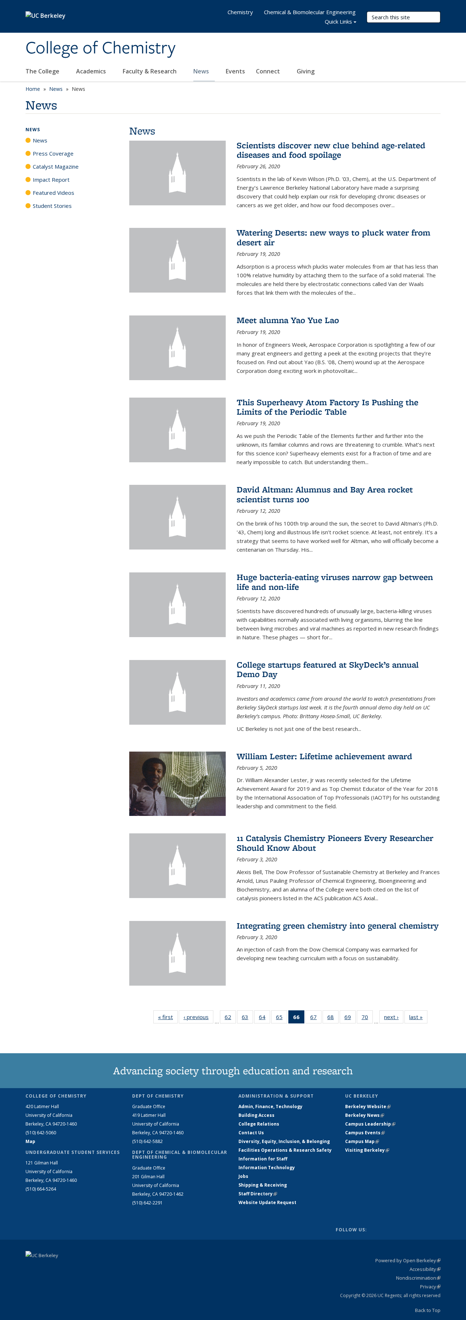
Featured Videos (53, 192)
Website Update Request (267, 1202)
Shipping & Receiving (262, 1185)
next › (393, 1017)
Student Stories (52, 205)
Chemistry (240, 12)
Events (235, 71)
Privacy (430, 1286)
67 (315, 1018)
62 (230, 1018)
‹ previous (198, 1017)
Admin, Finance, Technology (270, 1106)
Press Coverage (53, 153)
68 (333, 1018)
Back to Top (428, 1310)
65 (281, 1018)
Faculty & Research (150, 71)
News (201, 71)
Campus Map (362, 1141)
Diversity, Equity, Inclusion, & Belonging (284, 1141)
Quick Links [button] (338, 21)
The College (43, 71)
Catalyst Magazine (56, 166)
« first (168, 1017)
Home (32, 88)
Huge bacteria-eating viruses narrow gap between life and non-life (335, 581)
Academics (91, 71)
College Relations (258, 1124)
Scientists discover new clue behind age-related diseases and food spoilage (331, 150)
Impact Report (51, 179)
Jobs (243, 1176)
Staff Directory (257, 1194)
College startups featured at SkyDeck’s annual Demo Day (328, 669)
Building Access (256, 1115)
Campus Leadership (370, 1124)
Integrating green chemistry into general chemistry (338, 925)
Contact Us (251, 1133)
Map (30, 1141)
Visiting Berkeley (367, 1150)
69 (350, 1018)
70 (367, 1018)
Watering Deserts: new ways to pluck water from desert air (333, 237)
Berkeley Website (368, 1106)
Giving (306, 71)
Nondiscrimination (418, 1278)
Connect (268, 71)
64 (264, 1018)
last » (418, 1017)
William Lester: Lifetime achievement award (324, 756)
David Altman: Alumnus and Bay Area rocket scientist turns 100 (325, 494)
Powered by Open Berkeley (408, 1260)
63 (247, 1018)
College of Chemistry (100, 48)
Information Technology (266, 1167)
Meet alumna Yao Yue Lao (288, 320)
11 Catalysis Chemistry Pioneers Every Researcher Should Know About (335, 842)
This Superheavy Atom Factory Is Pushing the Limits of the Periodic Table (327, 407)
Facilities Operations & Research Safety (285, 1150)
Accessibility (425, 1269)
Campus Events (365, 1133)
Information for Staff (262, 1159)
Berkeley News (364, 1115)
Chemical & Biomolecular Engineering (310, 12)
